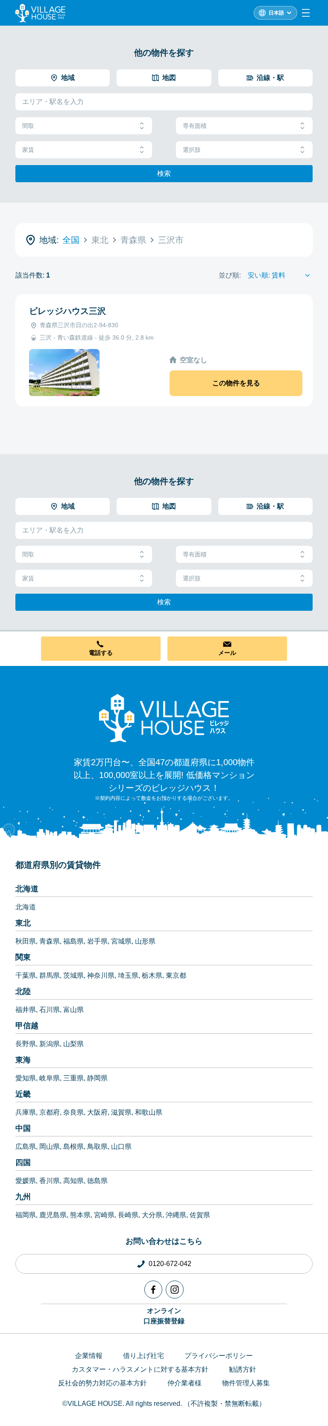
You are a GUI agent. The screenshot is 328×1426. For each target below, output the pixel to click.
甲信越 (26, 1025)
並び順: (230, 275)
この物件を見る (236, 383)
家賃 (28, 149)
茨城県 (73, 975)
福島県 (73, 941)
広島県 (25, 1146)
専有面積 (195, 125)
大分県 (152, 1215)
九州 (23, 1196)
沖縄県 (176, 1215)
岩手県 (97, 941)
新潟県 (49, 1043)
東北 (23, 923)
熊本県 (80, 1215)
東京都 (176, 975)
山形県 (145, 941)
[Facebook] (153, 1290)
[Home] (164, 717)
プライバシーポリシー (218, 1355)
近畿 (23, 1094)
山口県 (121, 1146)
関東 (23, 957)
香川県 (49, 1180)
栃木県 (152, 975)
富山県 (73, 1009)
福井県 (25, 1009)
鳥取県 (97, 1146)
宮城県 (121, 941)
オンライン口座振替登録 (164, 1316)
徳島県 (97, 1180)
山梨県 (73, 1043)
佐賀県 (200, 1215)
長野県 (25, 1043)
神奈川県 (100, 975)
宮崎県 (104, 1215)
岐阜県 (49, 1078)
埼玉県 (128, 975)
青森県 (49, 941)
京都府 (49, 1112)
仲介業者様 (184, 1383)
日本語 (276, 13)
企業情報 (88, 1355)
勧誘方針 (242, 1369)
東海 (23, 1060)
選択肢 (192, 149)
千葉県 (25, 975)
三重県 (73, 1078)
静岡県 (97, 1078)
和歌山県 (148, 1112)
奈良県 (73, 1112)
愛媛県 (25, 1180)
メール (227, 652)
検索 (164, 173)
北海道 (26, 889)
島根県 (73, 1146)
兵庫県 (25, 1112)
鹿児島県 (53, 1215)
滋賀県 (121, 1112)
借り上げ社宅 (143, 1355)
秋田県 (25, 941)
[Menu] (306, 13)
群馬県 (49, 975)
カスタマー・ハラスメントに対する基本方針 (140, 1369)
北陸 (23, 991)
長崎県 (128, 1215)
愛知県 (25, 1078)
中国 (23, 1128)
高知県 (73, 1180)
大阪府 (97, 1112)
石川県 (49, 1009)
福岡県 (25, 1215)
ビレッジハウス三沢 (67, 311)
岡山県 (49, 1146)
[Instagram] (175, 1290)
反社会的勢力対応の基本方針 (102, 1383)
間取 (28, 125)
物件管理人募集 (246, 1383)
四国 (23, 1162)
